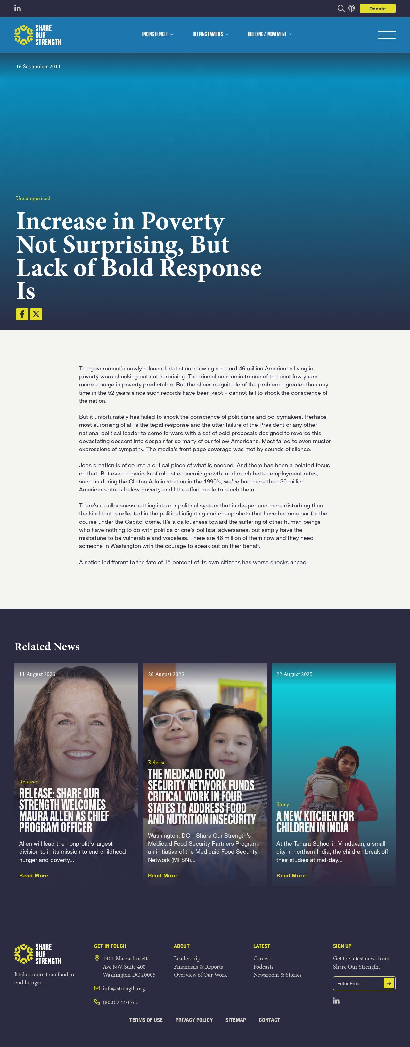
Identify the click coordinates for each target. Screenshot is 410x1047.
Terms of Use (146, 1020)
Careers (262, 958)
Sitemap (236, 1020)
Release (28, 781)
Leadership (187, 958)
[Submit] (389, 983)
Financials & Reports (198, 966)
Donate (377, 8)
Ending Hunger (155, 34)
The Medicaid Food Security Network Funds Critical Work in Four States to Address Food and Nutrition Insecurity (202, 797)
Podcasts (263, 966)
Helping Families (208, 34)
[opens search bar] (341, 8)
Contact (269, 1020)
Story (282, 804)
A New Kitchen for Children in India (315, 822)
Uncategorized (33, 198)
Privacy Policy (194, 1020)
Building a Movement (267, 34)
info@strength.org (124, 988)
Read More (33, 875)
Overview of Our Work (200, 974)
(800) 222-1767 (121, 1002)
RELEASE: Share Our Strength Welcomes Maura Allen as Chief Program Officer (64, 811)
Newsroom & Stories (277, 974)
